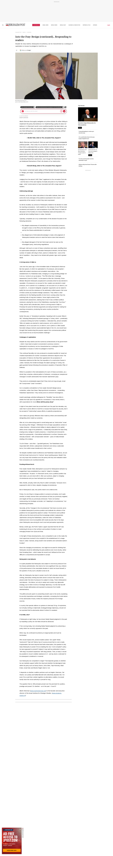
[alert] (12, 841)
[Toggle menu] (3, 25)
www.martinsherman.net (38, 691)
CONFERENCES (36, 25)
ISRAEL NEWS (45, 25)
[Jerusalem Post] (14, 25)
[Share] (16, 50)
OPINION (95, 25)
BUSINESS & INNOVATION (74, 25)
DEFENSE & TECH (86, 25)
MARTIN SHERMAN (24, 116)
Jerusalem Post (18, 32)
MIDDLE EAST (63, 25)
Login (108, 25)
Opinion (24, 32)
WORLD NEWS (54, 25)
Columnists (29, 32)
